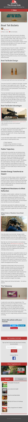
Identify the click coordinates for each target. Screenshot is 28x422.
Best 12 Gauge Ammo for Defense (15, 407)
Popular (20, 379)
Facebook (7, 325)
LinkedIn (22, 325)
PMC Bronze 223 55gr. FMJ (17, 243)
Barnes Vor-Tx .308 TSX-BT (19, 121)
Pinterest (14, 328)
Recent (7, 379)
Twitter (14, 325)
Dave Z (7, 29)
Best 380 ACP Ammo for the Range (15, 401)
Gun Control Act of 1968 (13, 389)
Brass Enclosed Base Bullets (14, 395)
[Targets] (14, 2)
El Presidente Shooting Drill (13, 382)
